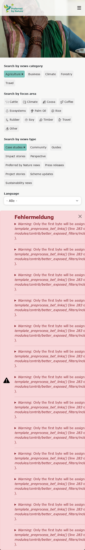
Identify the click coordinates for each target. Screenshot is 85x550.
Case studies (14, 147)
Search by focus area (20, 93)
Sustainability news (19, 183)
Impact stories (15, 156)
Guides (56, 147)
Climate (50, 74)
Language (11, 193)
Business (34, 74)
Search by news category (23, 66)
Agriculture (13, 74)
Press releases (54, 165)
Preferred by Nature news (23, 165)
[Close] (80, 216)
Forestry (66, 74)
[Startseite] (16, 8)
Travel (10, 83)
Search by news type (20, 139)
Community (38, 147)
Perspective (38, 156)
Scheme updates (41, 174)
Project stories (15, 174)
